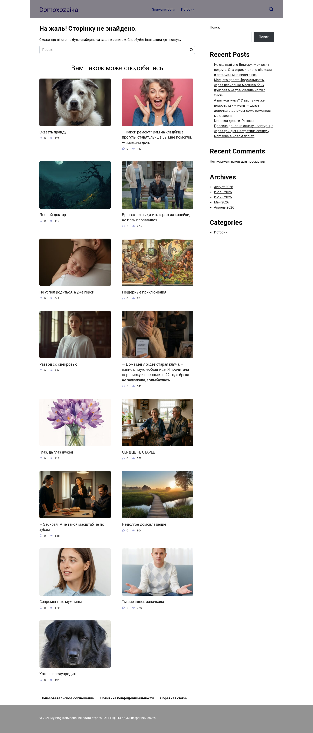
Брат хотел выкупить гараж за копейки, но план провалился (156, 217)
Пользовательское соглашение (67, 698)
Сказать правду (52, 132)
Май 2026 (221, 202)
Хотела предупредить (58, 674)
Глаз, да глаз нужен (56, 452)
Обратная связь (173, 698)
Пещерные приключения (144, 292)
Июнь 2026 (223, 197)
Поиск (215, 27)
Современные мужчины (60, 602)
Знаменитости (163, 9)
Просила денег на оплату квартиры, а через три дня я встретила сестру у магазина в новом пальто (243, 131)
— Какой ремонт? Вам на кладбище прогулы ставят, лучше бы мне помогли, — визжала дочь (157, 137)
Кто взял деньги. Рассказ (234, 121)
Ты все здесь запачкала (143, 602)
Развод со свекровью (58, 364)
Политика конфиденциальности (127, 698)
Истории (187, 9)
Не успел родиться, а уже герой (66, 292)
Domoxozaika (58, 9)
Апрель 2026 (224, 207)
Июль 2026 (223, 192)
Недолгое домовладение (144, 524)
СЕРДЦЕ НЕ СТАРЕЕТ (139, 452)
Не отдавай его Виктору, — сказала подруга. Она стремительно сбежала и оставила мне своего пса (243, 70)
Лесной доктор (52, 215)
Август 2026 (223, 187)
